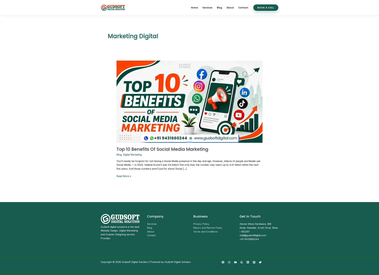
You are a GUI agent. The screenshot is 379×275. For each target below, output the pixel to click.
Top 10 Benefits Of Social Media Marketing (162, 149)
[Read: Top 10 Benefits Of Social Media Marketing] (190, 101)
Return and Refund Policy (207, 227)
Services (207, 7)
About (230, 7)
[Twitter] (260, 262)
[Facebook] (223, 262)
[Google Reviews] (241, 262)
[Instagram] (229, 262)
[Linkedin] (247, 262)
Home (194, 7)
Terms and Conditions (205, 231)
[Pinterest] (254, 262)
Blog (219, 7)
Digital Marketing (132, 154)
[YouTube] (235, 262)
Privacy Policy (201, 223)
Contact (243, 7)
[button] (265, 7)
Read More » (124, 176)
